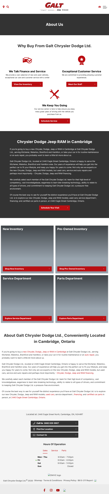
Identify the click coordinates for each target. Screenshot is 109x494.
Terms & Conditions (52, 480)
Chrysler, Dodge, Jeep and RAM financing (75, 373)
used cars (50, 394)
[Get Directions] (3, 7)
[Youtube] (58, 490)
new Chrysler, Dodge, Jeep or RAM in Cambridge (44, 352)
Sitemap (38, 480)
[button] (8, 7)
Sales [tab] (45, 450)
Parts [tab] (64, 450)
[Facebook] (44, 490)
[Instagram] (51, 490)
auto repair (89, 355)
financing (78, 394)
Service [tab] (54, 450)
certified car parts (94, 394)
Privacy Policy (70, 480)
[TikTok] (65, 490)
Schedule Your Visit (50, 208)
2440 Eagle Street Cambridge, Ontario (28, 397)
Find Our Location (45, 429)
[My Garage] (99, 7)
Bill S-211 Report (85, 480)
